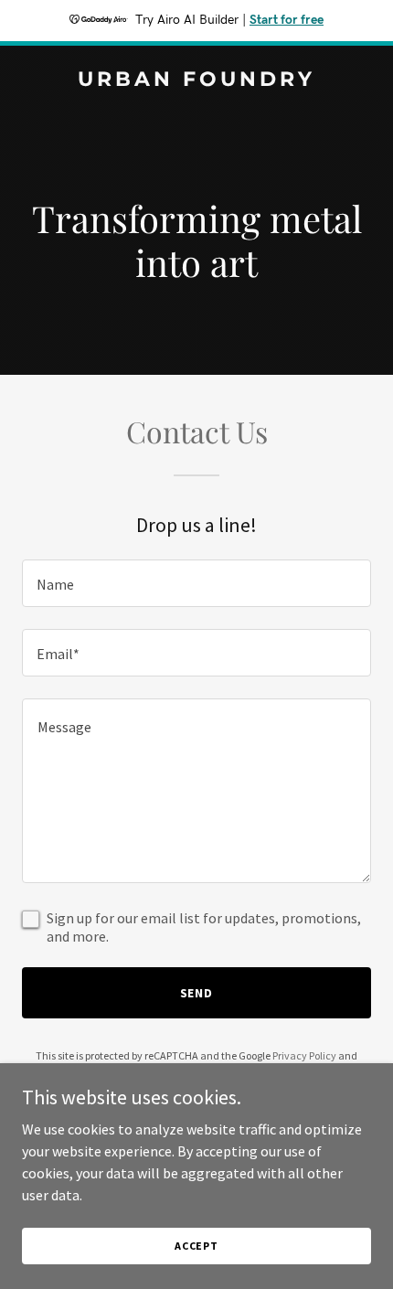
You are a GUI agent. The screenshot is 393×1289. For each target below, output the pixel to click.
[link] (196, 80)
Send (197, 993)
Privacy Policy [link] (304, 1055)
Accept (196, 1245)
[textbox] (196, 583)
